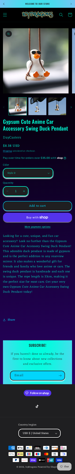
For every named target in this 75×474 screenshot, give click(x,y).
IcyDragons (31, 467)
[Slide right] (71, 107)
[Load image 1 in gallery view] (18, 106)
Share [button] (11, 319)
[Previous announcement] (4, 4)
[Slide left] (4, 107)
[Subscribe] (60, 376)
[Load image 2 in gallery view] (37, 106)
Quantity (8, 183)
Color (6, 165)
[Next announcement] (71, 4)
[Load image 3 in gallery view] (57, 106)
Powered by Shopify (48, 467)
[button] (5, 14)
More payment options (38, 227)
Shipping (7, 151)
